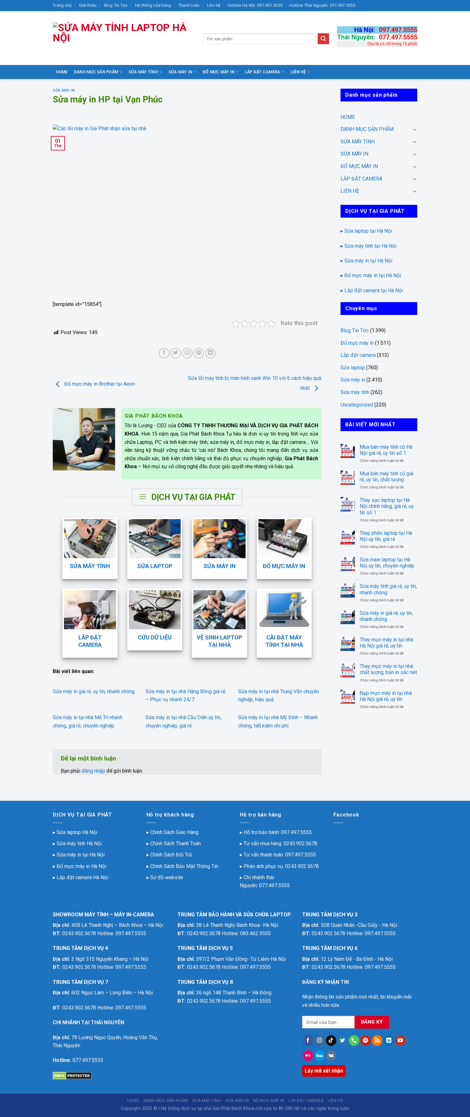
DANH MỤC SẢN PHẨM (96, 71)
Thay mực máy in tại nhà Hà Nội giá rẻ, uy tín (386, 643)
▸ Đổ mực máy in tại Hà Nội (371, 275)
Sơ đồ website (166, 877)
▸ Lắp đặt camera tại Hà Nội (372, 290)
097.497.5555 (398, 30)
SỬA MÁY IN (180, 71)
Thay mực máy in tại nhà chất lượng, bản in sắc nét (388, 669)
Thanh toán (189, 5)
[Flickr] (308, 1055)
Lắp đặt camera (358, 355)
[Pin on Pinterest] (198, 353)
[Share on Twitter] (175, 353)
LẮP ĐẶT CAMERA (262, 71)
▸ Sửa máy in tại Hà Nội (366, 261)
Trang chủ (62, 5)
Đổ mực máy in (357, 343)
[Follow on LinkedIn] (388, 1040)
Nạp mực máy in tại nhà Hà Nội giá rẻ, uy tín (386, 696)
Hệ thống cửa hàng (153, 5)
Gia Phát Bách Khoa (233, 1108)
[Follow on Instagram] (319, 1040)
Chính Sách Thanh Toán (175, 843)
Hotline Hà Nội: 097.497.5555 (255, 5)
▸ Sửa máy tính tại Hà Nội (368, 246)
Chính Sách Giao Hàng (174, 832)
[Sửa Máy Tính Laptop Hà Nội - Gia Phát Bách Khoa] (123, 38)
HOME (62, 71)
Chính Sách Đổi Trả (171, 855)
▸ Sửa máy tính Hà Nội (77, 843)
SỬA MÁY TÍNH (143, 71)
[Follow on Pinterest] (365, 1040)
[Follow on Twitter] (342, 1040)
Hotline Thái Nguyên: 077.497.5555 (322, 5)
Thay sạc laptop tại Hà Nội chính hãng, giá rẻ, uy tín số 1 (387, 506)
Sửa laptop (353, 368)
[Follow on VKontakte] (331, 1055)
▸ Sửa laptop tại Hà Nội (366, 231)
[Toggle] (414, 129)
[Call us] (354, 1040)
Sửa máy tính (355, 392)
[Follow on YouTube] (400, 1040)
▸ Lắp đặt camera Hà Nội (80, 877)
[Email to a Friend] (187, 353)
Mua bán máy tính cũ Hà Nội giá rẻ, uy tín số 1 (386, 450)
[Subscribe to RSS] (377, 1040)
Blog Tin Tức (116, 5)
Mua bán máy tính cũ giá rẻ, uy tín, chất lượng (386, 476)
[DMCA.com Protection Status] (72, 1075)
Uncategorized (357, 405)
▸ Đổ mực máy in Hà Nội (79, 866)
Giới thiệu (88, 5)
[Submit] (323, 38)
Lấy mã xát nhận (324, 1071)
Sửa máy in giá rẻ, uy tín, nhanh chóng (94, 691)
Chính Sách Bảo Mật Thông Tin (184, 866)
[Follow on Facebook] (308, 1040)
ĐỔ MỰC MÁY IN (218, 71)
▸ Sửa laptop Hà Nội (75, 832)
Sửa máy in (64, 90)
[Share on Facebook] (164, 353)
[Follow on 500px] (319, 1055)
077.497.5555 (398, 37)
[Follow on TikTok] (331, 1040)
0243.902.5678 (300, 843)
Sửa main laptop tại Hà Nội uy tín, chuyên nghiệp (387, 563)
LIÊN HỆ (298, 71)
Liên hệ (214, 5)
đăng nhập (93, 771)
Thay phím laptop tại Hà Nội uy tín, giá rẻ (386, 536)
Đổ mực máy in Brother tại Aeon (99, 384)
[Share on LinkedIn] (210, 353)
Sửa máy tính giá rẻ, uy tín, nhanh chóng (388, 589)
